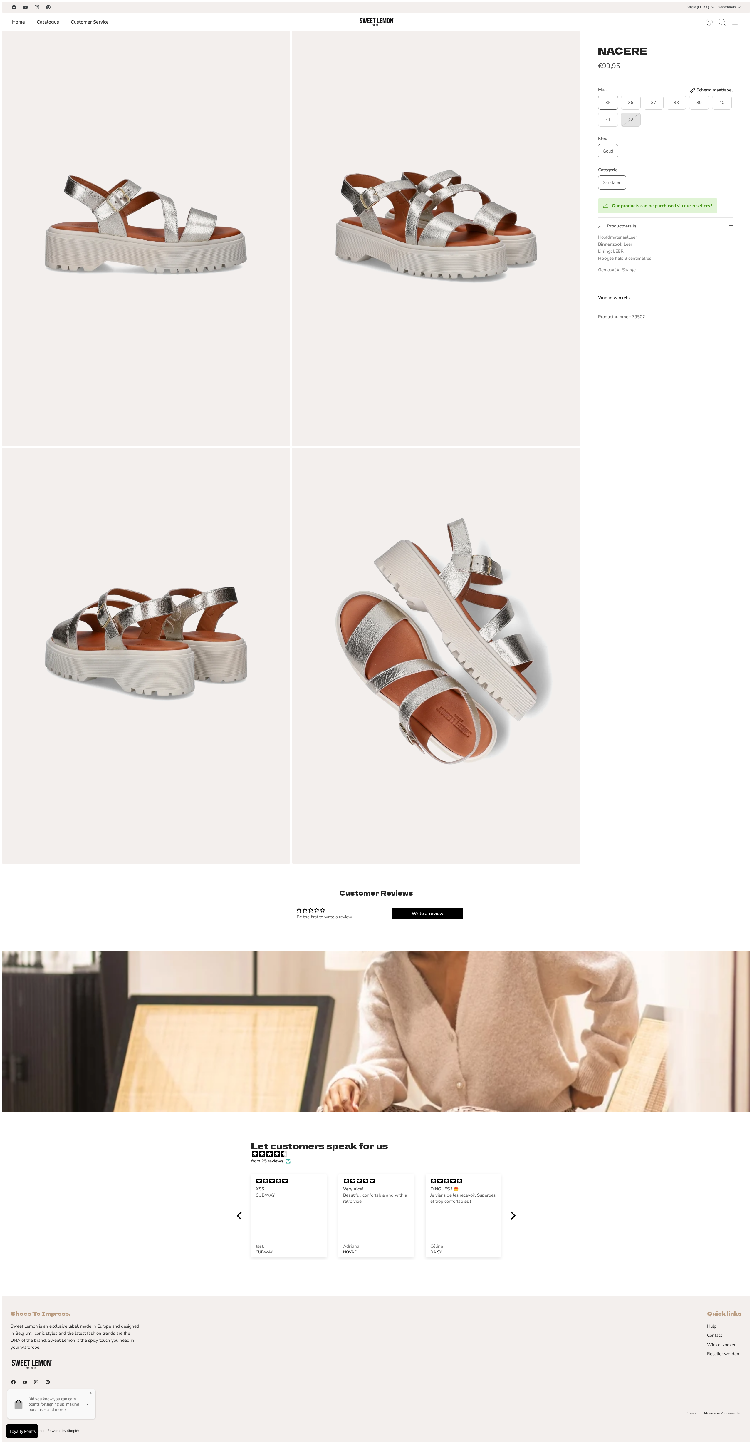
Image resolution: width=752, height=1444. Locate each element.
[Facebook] (14, 7)
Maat (603, 90)
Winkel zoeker (721, 1345)
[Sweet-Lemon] (376, 22)
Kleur (603, 138)
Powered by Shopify (63, 1430)
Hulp (711, 1326)
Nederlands (727, 7)
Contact (714, 1335)
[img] (379, 1153)
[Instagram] (37, 7)
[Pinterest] (48, 7)
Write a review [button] (428, 913)
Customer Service (90, 22)
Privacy (691, 1413)
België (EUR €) (697, 7)
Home (18, 22)
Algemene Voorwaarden (722, 1413)
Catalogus (48, 22)
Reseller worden (723, 1354)
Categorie (607, 170)
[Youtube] (25, 7)
